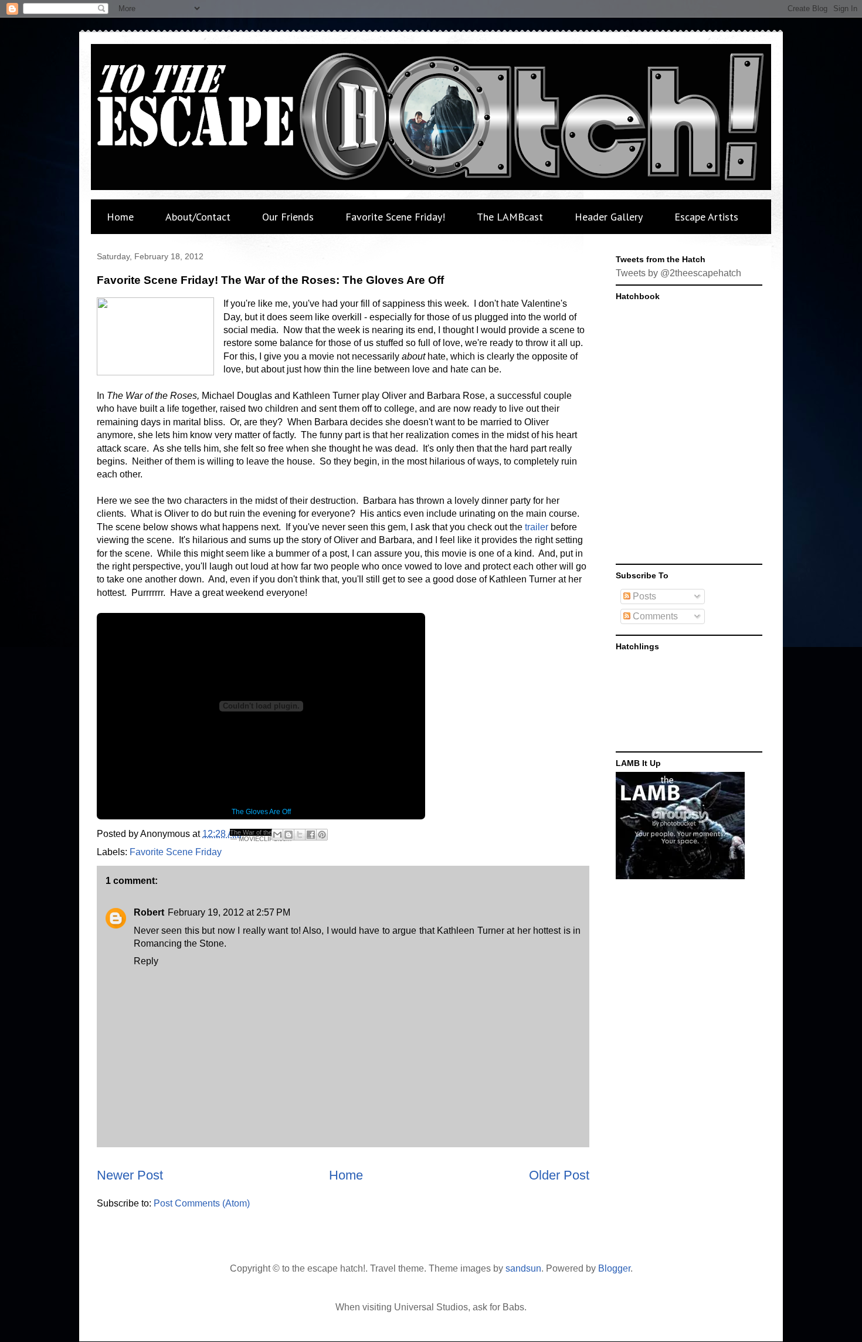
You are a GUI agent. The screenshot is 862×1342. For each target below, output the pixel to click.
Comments (654, 616)
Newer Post (130, 1175)
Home (120, 216)
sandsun (523, 1268)
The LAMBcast (510, 216)
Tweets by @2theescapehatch (678, 273)
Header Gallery (609, 216)
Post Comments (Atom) (202, 1203)
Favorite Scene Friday (176, 852)
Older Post (559, 1175)
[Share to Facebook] (311, 835)
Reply (146, 961)
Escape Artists (706, 216)
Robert (149, 912)
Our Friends (288, 216)
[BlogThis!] (288, 835)
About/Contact (197, 216)
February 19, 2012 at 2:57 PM (229, 912)
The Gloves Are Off (261, 812)
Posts (643, 596)
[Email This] (277, 835)
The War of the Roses (261, 832)
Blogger (614, 1268)
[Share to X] (300, 835)
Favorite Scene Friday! (395, 216)
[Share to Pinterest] (322, 835)
